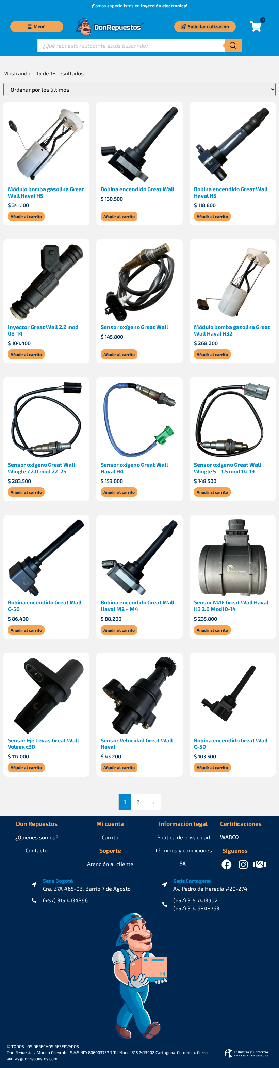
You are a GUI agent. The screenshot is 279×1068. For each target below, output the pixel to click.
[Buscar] (233, 45)
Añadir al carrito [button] (26, 216)
